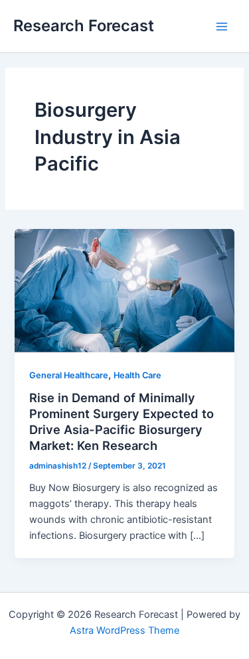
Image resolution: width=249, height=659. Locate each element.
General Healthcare (68, 375)
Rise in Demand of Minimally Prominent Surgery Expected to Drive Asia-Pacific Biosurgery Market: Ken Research (121, 421)
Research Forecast (83, 25)
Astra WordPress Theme (124, 630)
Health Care (137, 375)
